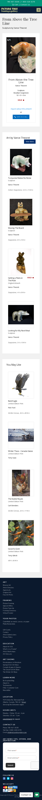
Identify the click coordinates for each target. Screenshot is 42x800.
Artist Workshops (9, 651)
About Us (6, 683)
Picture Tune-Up (8, 608)
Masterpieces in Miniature (12, 662)
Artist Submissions (9, 635)
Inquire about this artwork (21, 109)
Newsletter (6, 690)
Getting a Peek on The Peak (15, 279)
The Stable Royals (15, 498)
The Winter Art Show (10, 672)
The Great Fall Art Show (11, 669)
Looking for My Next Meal (19, 330)
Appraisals (7, 590)
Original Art (7, 592)
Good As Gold (14, 548)
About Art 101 (8, 647)
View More (30, 141)
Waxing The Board (16, 228)
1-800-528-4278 (28, 2)
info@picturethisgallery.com (17, 732)
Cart (16, 4)
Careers (6, 632)
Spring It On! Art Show (11, 665)
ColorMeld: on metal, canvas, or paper (16, 621)
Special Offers (8, 606)
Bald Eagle (12, 401)
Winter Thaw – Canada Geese (20, 451)
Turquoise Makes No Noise (19, 178)
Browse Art (7, 585)
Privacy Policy (7, 637)
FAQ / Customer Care (10, 688)
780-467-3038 (13, 2)
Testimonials (7, 685)
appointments (7, 719)
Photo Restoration (9, 624)
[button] (39, 10)
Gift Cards (6, 630)
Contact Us (25, 4)
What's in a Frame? (10, 649)
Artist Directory (8, 587)
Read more (21, 171)
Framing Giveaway (9, 610)
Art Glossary (7, 654)
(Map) (24, 702)
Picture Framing (8, 603)
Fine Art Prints (8, 595)
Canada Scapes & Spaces (12, 667)
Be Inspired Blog (8, 680)
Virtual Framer (8, 613)
